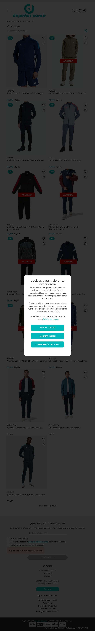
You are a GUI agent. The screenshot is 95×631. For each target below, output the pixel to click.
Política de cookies (51, 319)
